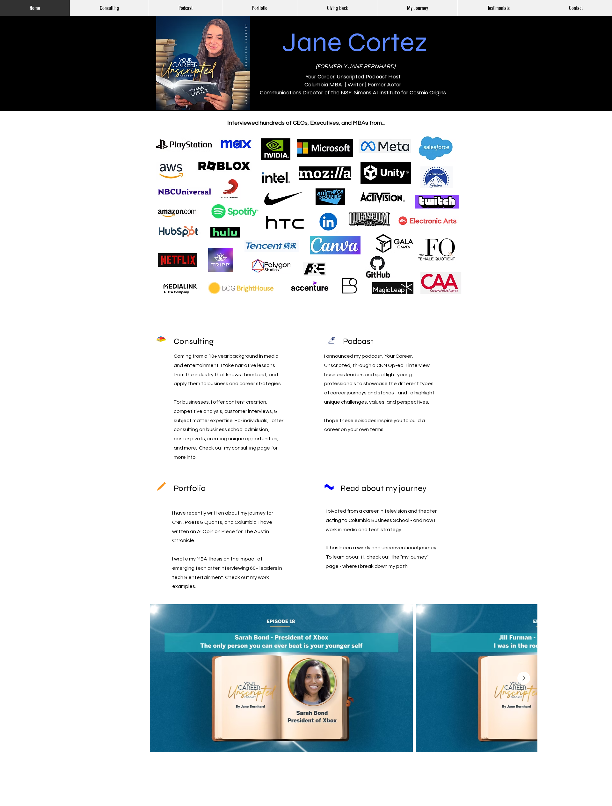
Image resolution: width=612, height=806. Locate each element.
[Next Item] (523, 678)
